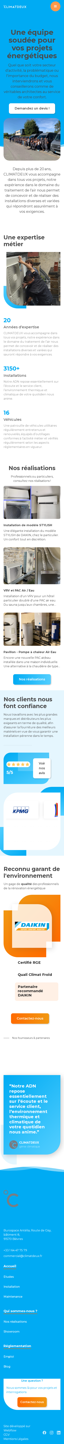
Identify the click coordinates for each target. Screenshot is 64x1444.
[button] (55, 6)
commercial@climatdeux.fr (23, 1256)
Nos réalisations (32, 679)
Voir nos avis (42, 768)
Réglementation (17, 1346)
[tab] (29, 963)
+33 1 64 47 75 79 (15, 1250)
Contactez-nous (30, 1018)
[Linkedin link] (58, 1432)
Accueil (10, 1266)
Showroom (12, 1331)
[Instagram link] (51, 1432)
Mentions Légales (16, 1439)
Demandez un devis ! (32, 108)
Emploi (9, 1356)
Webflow (10, 1430)
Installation (12, 1286)
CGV (7, 1434)
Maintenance (13, 1296)
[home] (15, 6)
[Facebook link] (44, 1432)
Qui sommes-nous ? (20, 1311)
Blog (7, 1366)
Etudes (9, 1276)
